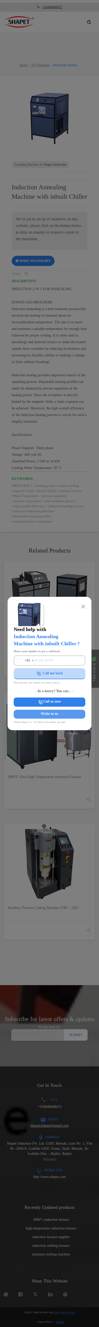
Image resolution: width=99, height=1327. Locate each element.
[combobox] (23, 660)
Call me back (53, 673)
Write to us (49, 714)
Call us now (52, 701)
